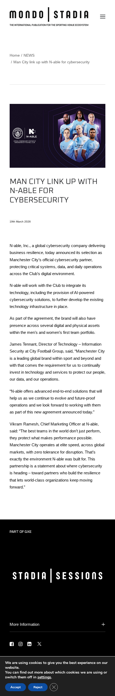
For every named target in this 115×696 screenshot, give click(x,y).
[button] (102, 16)
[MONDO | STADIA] (49, 16)
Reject (37, 687)
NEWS (29, 55)
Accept (15, 687)
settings (44, 677)
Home (15, 55)
